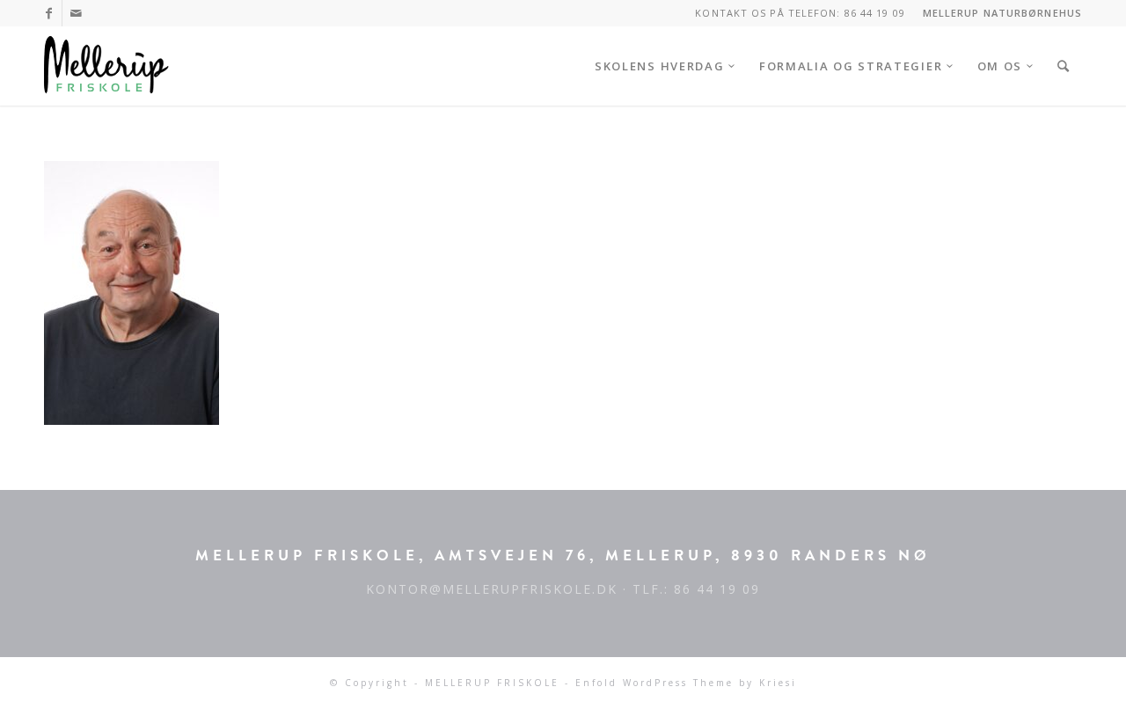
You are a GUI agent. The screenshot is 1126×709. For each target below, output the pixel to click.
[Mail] (75, 13)
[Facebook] (49, 13)
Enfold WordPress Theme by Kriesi (686, 682)
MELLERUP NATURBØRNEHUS (1002, 12)
